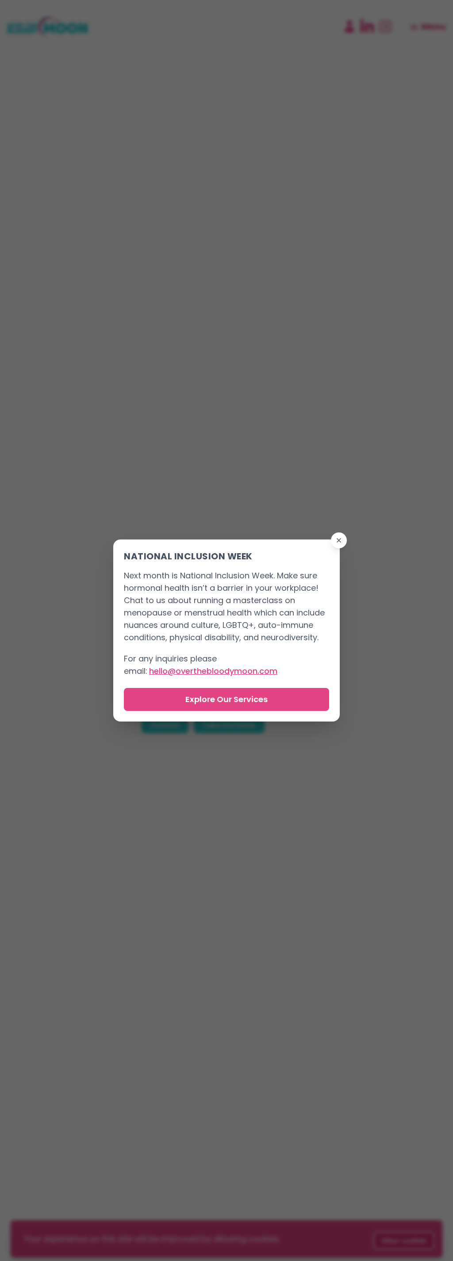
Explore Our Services (226, 699)
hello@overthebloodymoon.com (213, 670)
